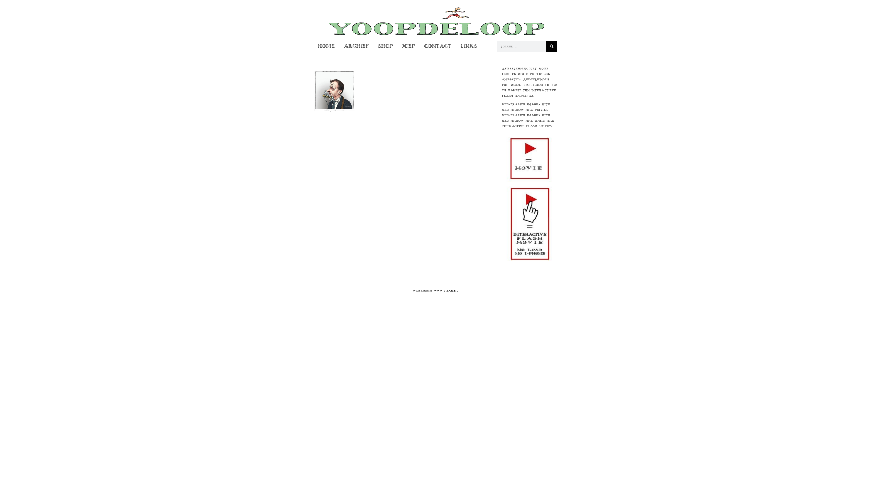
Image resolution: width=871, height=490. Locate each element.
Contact (437, 46)
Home (326, 46)
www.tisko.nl (446, 290)
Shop (385, 46)
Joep (408, 46)
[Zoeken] (551, 46)
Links (468, 46)
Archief (356, 46)
